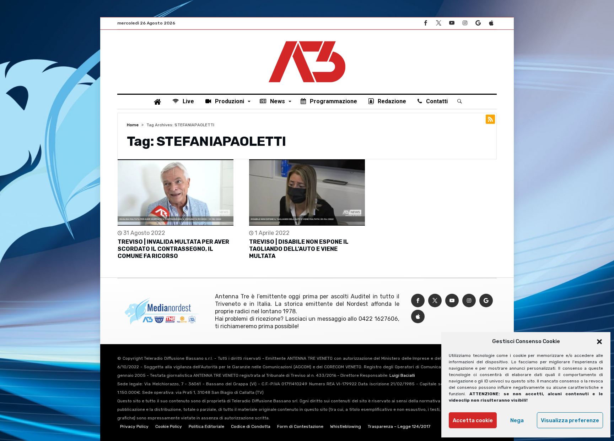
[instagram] (464, 23)
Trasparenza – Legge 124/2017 (399, 426)
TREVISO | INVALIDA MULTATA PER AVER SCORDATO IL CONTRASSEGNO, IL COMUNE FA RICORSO (173, 248)
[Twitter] (438, 23)
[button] (599, 341)
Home (133, 125)
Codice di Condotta (250, 426)
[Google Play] (478, 23)
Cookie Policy (168, 426)
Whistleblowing (345, 426)
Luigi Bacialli (402, 375)
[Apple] (491, 23)
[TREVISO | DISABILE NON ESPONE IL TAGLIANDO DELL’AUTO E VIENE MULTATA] (307, 192)
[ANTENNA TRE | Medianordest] (307, 40)
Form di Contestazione (300, 426)
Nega (517, 420)
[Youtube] (451, 23)
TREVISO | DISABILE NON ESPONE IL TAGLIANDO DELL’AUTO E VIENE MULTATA (299, 248)
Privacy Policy (134, 426)
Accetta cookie (473, 420)
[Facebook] (425, 23)
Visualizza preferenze (570, 420)
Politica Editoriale (206, 426)
